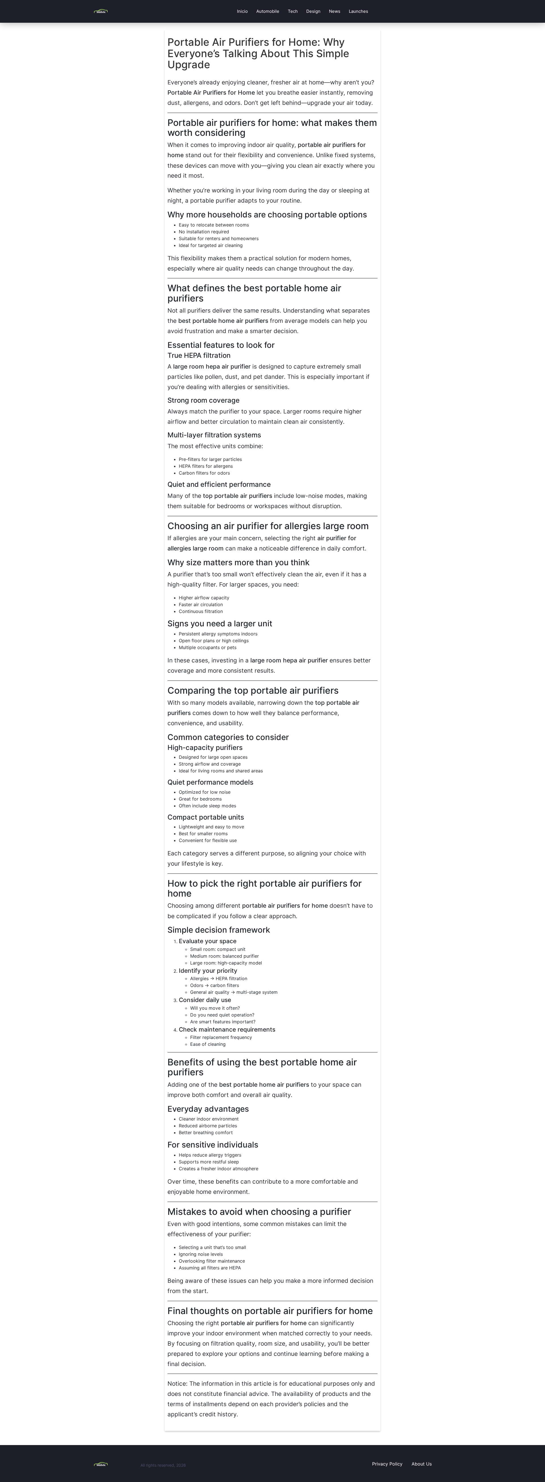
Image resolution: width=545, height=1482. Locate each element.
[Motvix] (115, 1464)
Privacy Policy (387, 1464)
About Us (422, 1464)
